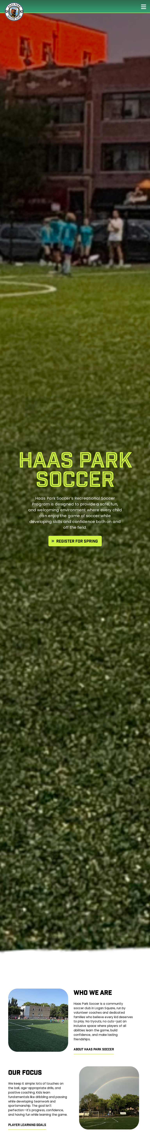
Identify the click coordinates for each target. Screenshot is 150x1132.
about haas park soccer (94, 1050)
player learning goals (27, 1125)
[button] (145, 6)
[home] (13, 11)
